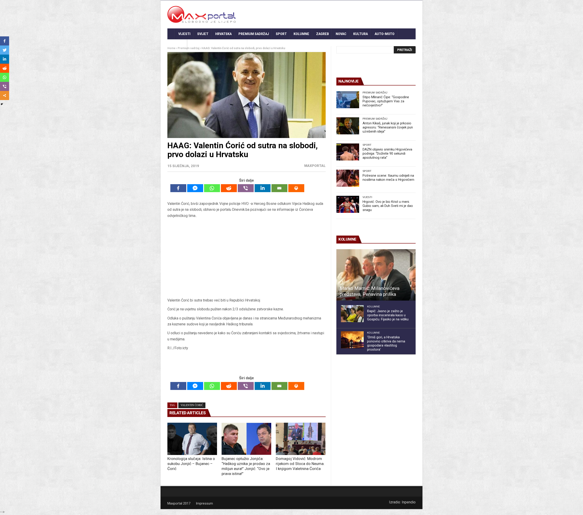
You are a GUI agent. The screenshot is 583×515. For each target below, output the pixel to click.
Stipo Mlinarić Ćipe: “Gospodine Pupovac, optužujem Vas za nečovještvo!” (386, 101)
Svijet (202, 34)
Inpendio (409, 502)
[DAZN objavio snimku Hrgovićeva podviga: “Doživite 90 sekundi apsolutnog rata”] (347, 152)
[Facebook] (178, 188)
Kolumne (301, 34)
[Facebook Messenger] (195, 188)
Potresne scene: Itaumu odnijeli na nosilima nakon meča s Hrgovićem (388, 177)
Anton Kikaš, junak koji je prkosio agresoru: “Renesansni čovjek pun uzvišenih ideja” (388, 127)
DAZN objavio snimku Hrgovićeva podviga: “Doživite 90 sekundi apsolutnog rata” (387, 153)
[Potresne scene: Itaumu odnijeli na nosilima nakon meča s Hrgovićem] (347, 178)
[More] (4, 95)
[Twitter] (4, 50)
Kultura (360, 34)
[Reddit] (229, 188)
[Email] (279, 188)
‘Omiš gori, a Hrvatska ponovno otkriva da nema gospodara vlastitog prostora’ (386, 343)
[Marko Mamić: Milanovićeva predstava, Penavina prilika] (376, 275)
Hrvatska (223, 34)
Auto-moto (384, 34)
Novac (341, 34)
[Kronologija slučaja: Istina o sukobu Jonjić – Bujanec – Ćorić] (192, 439)
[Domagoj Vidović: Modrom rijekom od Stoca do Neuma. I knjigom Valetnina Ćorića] (300, 439)
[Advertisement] (246, 259)
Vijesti (184, 34)
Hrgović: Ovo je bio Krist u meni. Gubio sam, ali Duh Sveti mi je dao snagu (388, 206)
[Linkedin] (263, 188)
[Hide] (2, 104)
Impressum (204, 503)
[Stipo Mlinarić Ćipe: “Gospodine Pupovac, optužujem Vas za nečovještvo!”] (347, 99)
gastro (177, 45)
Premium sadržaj (253, 34)
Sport (281, 34)
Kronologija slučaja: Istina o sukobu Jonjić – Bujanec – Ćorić (191, 463)
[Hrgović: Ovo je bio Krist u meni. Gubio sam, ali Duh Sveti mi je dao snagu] (347, 204)
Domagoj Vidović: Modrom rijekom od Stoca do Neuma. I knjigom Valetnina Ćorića (300, 463)
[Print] (296, 188)
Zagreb (322, 34)
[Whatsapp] (212, 188)
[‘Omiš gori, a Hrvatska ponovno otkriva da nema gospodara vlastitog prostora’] (352, 339)
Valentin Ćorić (192, 405)
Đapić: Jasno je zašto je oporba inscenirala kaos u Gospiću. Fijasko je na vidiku (388, 315)
